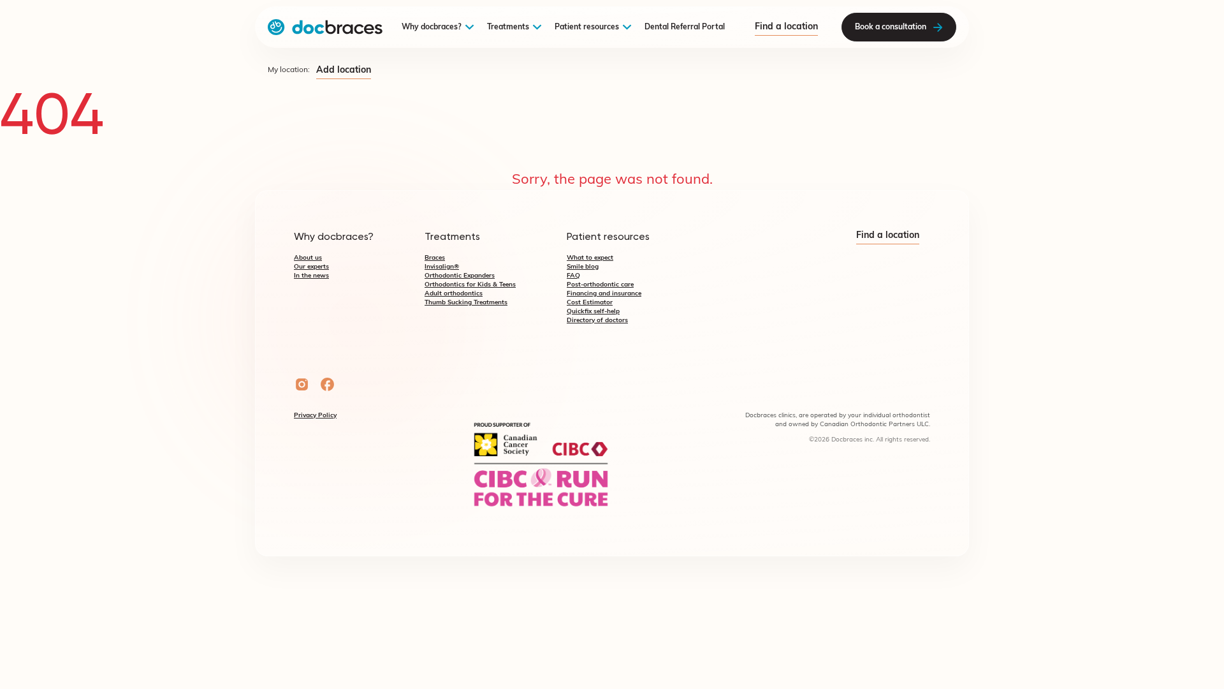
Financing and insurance (604, 293)
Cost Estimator (590, 302)
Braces (435, 258)
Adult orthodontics (454, 293)
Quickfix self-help (593, 311)
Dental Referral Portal (685, 27)
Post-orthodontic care (600, 284)
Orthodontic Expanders (460, 275)
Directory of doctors (597, 320)
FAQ (573, 275)
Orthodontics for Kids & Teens (470, 284)
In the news (311, 275)
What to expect (590, 258)
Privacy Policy (315, 415)
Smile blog (583, 266)
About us (308, 258)
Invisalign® (442, 266)
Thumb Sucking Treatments (466, 302)
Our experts (311, 266)
